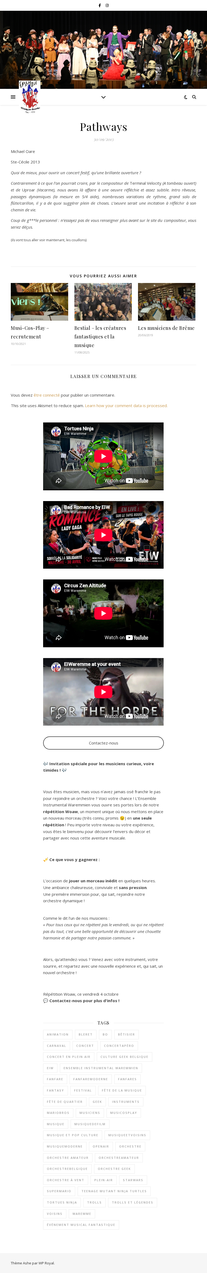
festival (83, 1090)
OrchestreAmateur (119, 1158)
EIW (50, 1068)
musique (55, 1124)
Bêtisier (126, 1034)
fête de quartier (65, 1102)
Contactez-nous (103, 743)
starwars (133, 1180)
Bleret (86, 1034)
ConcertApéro (119, 1046)
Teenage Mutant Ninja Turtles (114, 1191)
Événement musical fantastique (81, 1225)
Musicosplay (123, 1113)
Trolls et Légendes (132, 1202)
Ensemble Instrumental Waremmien (101, 1068)
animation (58, 1034)
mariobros (58, 1113)
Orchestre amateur (68, 1158)
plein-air (103, 1180)
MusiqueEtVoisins (127, 1135)
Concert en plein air (69, 1057)
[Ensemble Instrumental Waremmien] (29, 97)
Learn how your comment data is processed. (126, 405)
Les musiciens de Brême (166, 328)
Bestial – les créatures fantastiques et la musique (100, 336)
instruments (126, 1102)
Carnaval (56, 1046)
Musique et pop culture (72, 1135)
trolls (94, 1202)
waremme (82, 1214)
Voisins (55, 1214)
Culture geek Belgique (125, 1057)
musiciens (90, 1113)
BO (105, 1034)
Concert (85, 1046)
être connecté (47, 395)
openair (101, 1146)
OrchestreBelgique (67, 1169)
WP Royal (46, 1263)
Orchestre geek (114, 1169)
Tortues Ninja (62, 1202)
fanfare (55, 1079)
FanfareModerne (90, 1079)
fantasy (55, 1090)
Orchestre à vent (65, 1180)
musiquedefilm (90, 1124)
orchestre (130, 1146)
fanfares (127, 1079)
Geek (97, 1102)
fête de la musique (122, 1090)
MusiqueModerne (65, 1146)
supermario (59, 1191)
